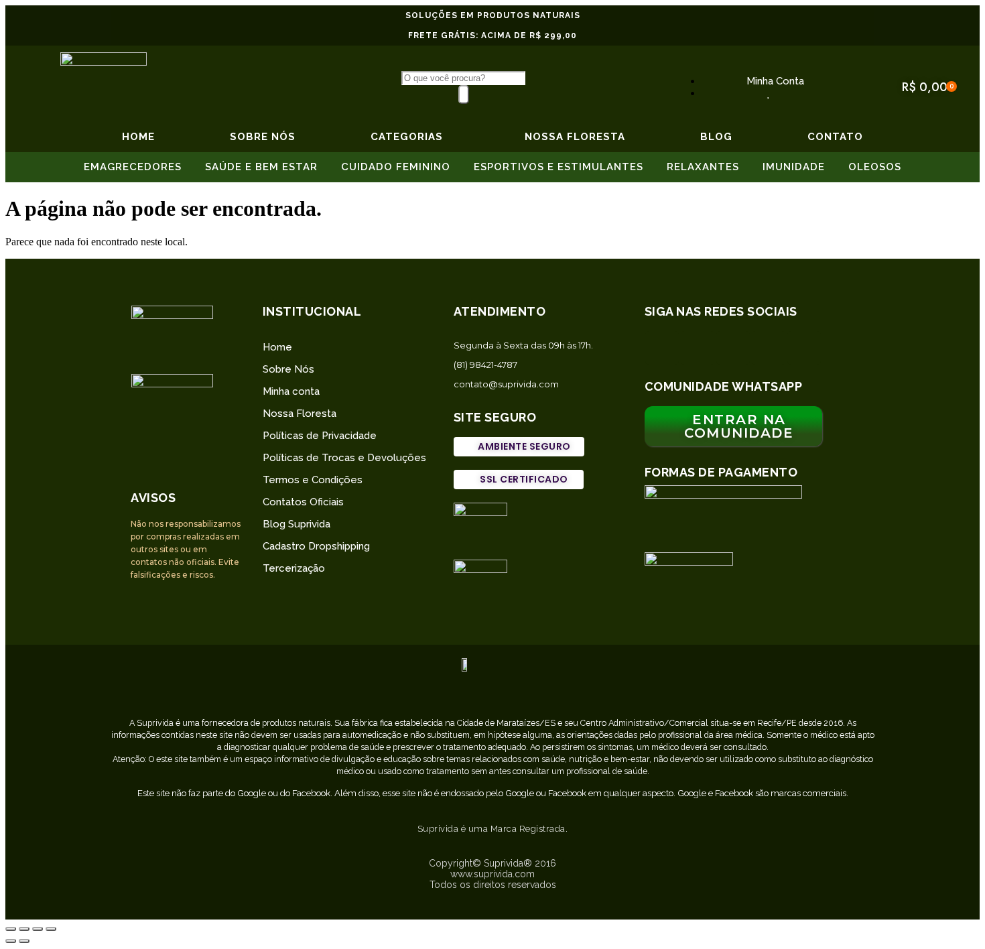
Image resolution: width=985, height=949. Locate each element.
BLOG (716, 137)
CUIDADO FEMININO (395, 167)
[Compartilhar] (24, 929)
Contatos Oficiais (303, 502)
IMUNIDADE (794, 167)
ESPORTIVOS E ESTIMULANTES (558, 167)
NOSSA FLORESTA (575, 137)
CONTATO (835, 137)
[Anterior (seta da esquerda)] (10, 941)
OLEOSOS (874, 167)
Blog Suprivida (296, 524)
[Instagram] (697, 348)
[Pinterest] (768, 348)
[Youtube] (804, 348)
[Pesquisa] (463, 94)
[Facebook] (733, 348)
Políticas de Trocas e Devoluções (344, 458)
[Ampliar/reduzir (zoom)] (51, 929)
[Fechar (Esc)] (10, 929)
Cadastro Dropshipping (316, 546)
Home (138, 137)
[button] (519, 446)
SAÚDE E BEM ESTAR (261, 167)
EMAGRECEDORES (133, 167)
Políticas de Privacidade (320, 436)
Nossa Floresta (299, 413)
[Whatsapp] (662, 348)
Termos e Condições (313, 480)
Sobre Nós (288, 369)
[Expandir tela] (37, 929)
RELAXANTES (703, 167)
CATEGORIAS (407, 137)
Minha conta (291, 391)
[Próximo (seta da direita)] (24, 941)
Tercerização (294, 568)
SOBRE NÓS (263, 137)
